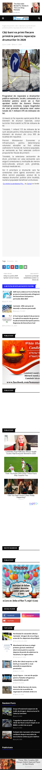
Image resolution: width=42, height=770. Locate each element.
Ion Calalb (7, 45)
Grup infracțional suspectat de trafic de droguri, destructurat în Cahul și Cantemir (26, 711)
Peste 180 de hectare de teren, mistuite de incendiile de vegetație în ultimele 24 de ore (25, 689)
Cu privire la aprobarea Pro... (13, 184)
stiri (16, 26)
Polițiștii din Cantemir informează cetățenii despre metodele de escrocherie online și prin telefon (26, 734)
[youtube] (11, 621)
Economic (10, 261)
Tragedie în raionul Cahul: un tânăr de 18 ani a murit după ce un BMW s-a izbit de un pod (26, 722)
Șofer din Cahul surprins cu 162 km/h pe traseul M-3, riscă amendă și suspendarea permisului (25, 664)
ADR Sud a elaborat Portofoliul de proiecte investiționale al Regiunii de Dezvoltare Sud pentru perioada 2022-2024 (26, 295)
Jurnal (29, 184)
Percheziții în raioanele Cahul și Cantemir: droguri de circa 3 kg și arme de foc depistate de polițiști (26, 636)
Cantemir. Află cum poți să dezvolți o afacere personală (24, 307)
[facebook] (11, 615)
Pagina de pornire (8, 26)
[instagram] (31, 615)
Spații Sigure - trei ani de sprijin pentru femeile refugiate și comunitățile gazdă (25, 677)
